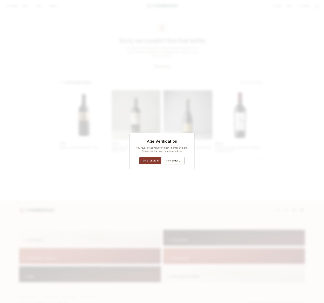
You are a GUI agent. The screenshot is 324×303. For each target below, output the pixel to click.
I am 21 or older (150, 160)
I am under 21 (173, 160)
